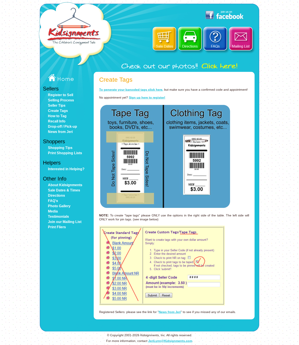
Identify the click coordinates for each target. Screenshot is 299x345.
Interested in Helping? (66, 169)
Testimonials (58, 216)
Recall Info (56, 121)
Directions (56, 195)
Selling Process (61, 100)
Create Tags (58, 111)
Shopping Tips (60, 148)
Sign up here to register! (147, 97)
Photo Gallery (59, 206)
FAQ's (53, 201)
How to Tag (57, 116)
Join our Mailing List (64, 222)
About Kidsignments (65, 185)
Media (53, 211)
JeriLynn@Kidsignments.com (170, 341)
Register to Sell (60, 95)
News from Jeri (60, 132)
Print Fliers (57, 227)
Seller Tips (56, 105)
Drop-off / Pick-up (62, 126)
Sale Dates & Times (64, 190)
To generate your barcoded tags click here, (131, 89)
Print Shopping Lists (65, 153)
